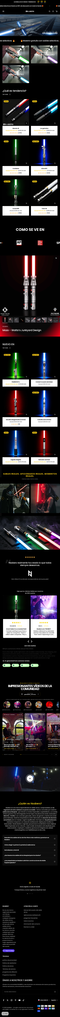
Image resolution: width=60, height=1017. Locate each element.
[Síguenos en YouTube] (19, 1000)
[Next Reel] (56, 754)
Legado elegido (16, 460)
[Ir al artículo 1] (5, 320)
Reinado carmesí (44, 460)
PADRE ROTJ (16, 382)
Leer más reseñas (30, 646)
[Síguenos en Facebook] (3, 1000)
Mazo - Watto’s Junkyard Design (21, 330)
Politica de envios (8, 966)
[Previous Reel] (52, 754)
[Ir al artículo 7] (38, 320)
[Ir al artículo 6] (33, 320)
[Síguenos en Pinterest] (15, 1000)
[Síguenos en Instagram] (11, 1000)
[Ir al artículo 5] (27, 320)
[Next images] (57, 498)
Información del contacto (32, 924)
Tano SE (44, 208)
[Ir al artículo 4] (21, 320)
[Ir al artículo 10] (55, 320)
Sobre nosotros (29, 921)
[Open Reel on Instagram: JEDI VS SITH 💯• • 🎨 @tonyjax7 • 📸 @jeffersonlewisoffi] (35, 732)
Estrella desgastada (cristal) (16, 420)
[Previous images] (2, 498)
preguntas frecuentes (31, 918)
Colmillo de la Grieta (44, 420)
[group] (30, 25)
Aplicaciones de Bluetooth (32, 915)
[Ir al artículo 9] (50, 320)
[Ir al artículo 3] (16, 320)
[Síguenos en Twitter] (7, 1000)
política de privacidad (9, 960)
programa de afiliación (9, 972)
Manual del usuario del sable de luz (33, 911)
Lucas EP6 (16, 208)
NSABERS (5, 326)
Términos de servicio (9, 969)
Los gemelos (44, 128)
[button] (29, 641)
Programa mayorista (9, 975)
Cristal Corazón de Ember (44, 382)
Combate (16, 168)
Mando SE (16, 128)
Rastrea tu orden (29, 927)
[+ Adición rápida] (26, 123)
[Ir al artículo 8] (44, 320)
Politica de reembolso (9, 963)
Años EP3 (44, 168)
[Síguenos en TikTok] (23, 1000)
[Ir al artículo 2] (10, 320)
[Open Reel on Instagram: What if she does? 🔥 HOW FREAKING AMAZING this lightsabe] (12, 732)
